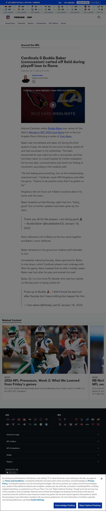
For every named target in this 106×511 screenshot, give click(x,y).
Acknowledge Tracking (65, 505)
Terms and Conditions (14, 481)
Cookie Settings (37, 500)
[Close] (102, 479)
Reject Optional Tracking (90, 505)
